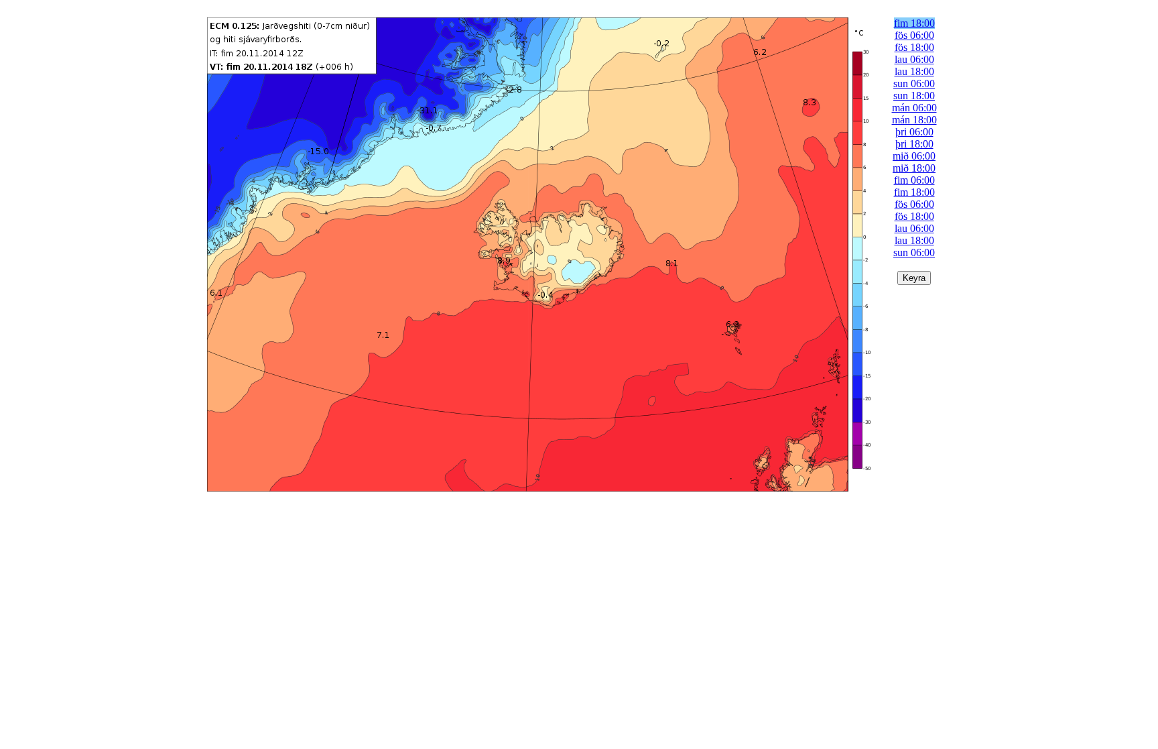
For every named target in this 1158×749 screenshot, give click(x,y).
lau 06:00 (914, 59)
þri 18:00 (914, 144)
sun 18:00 (914, 95)
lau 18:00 (914, 71)
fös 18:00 (914, 47)
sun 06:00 (914, 83)
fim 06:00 (914, 180)
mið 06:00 (914, 156)
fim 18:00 (914, 23)
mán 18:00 (914, 119)
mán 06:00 (914, 107)
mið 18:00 (914, 168)
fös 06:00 (914, 35)
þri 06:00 (914, 131)
